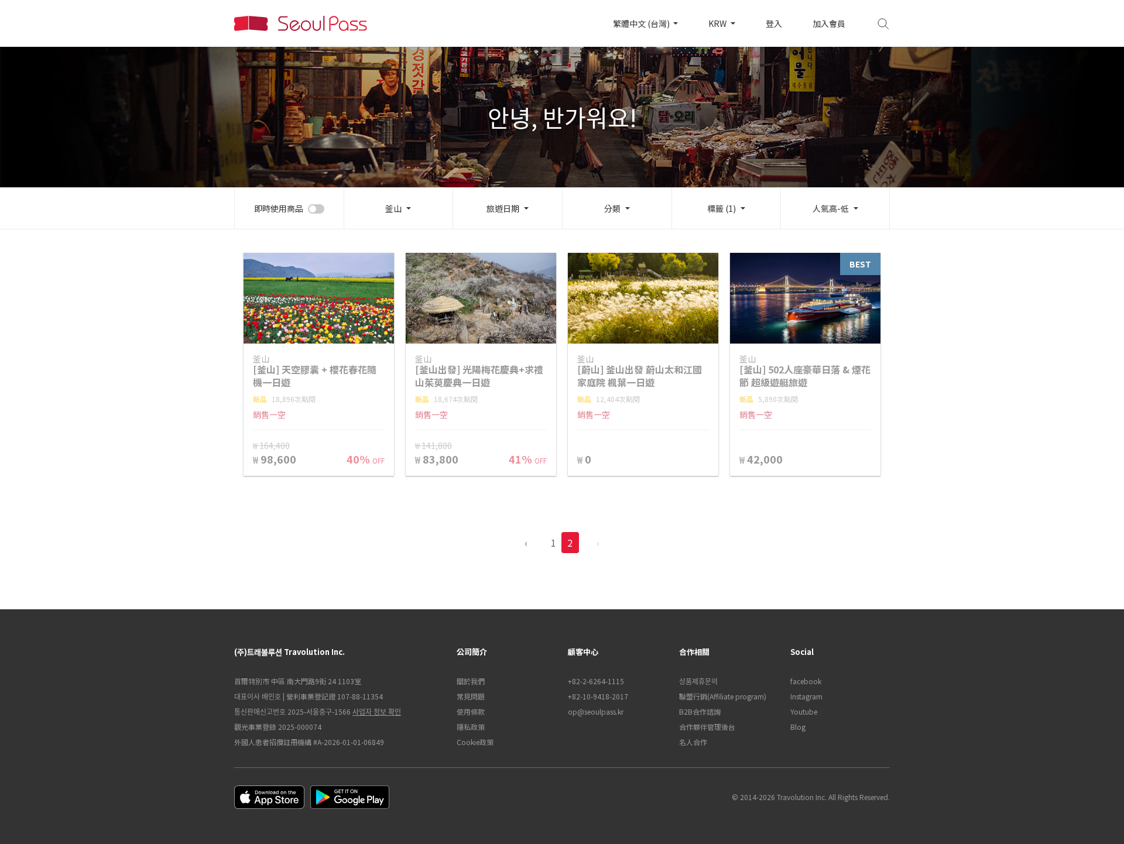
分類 (612, 208)
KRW (718, 23)
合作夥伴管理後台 (707, 727)
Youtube (803, 711)
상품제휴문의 (698, 681)
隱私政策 (471, 727)
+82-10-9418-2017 (598, 696)
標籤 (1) (721, 208)
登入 (774, 23)
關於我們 (471, 681)
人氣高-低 (831, 208)
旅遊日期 (502, 208)
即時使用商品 (278, 208)
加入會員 (829, 23)
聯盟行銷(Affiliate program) (722, 696)
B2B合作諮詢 (700, 711)
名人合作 (693, 742)
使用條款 (471, 711)
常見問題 (471, 696)
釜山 (393, 208)
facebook (805, 681)
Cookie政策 (475, 742)
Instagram (806, 696)
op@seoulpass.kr (595, 711)
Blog (798, 727)
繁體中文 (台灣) (642, 23)
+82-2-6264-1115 (596, 681)
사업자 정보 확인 (376, 711)
